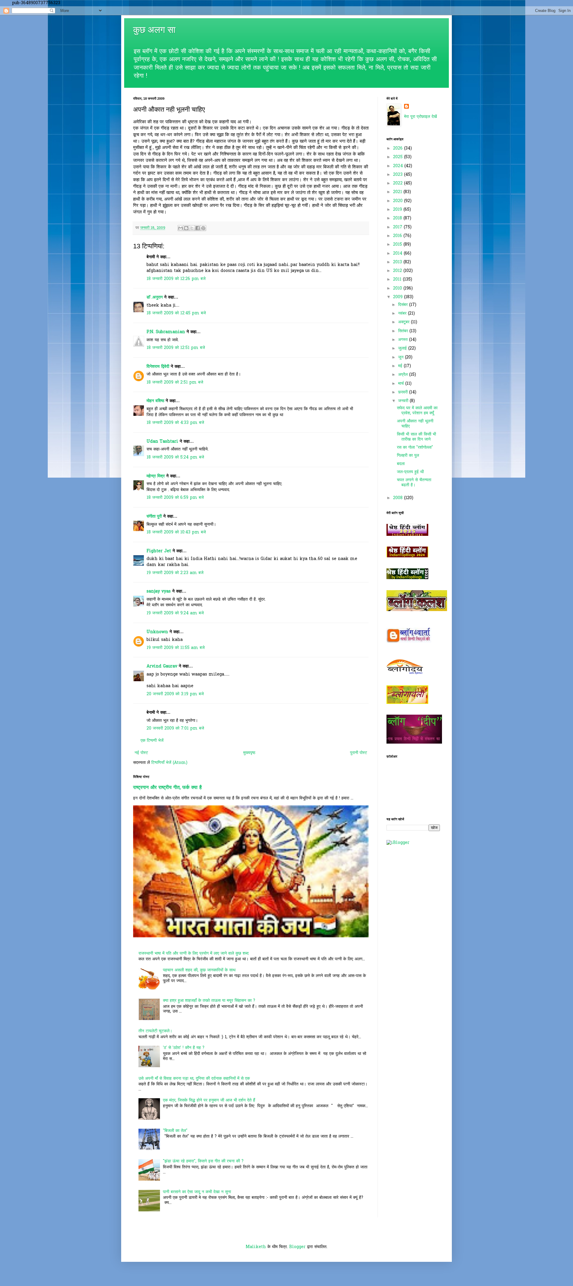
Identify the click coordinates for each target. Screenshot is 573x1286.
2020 (398, 201)
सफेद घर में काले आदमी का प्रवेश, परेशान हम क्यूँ (417, 410)
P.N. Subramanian (166, 332)
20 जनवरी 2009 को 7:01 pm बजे (175, 728)
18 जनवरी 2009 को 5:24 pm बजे (175, 457)
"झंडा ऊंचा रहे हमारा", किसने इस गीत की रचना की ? (203, 1161)
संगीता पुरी (155, 516)
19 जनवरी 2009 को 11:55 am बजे (176, 648)
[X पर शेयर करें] (192, 228)
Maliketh (256, 1247)
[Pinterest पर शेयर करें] (203, 228)
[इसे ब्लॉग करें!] (186, 228)
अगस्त (403, 340)
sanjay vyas (159, 591)
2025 (398, 157)
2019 (398, 210)
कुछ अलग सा (154, 30)
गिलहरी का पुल (408, 456)
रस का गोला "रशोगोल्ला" (415, 447)
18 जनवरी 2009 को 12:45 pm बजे (176, 313)
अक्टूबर (404, 322)
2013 (398, 262)
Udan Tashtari (162, 442)
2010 (398, 288)
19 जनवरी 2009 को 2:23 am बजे (175, 573)
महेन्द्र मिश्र (156, 476)
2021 (398, 192)
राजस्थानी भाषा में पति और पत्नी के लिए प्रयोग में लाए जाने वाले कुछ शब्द (193, 953)
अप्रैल (403, 375)
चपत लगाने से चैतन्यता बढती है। (414, 482)
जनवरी (404, 401)
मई (401, 366)
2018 (398, 218)
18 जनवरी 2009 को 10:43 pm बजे (176, 532)
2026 (398, 148)
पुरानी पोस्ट (358, 753)
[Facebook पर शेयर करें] (198, 228)
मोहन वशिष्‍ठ (156, 401)
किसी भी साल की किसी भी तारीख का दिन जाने (416, 437)
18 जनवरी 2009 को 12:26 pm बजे (176, 279)
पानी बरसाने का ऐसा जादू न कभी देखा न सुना (197, 1192)
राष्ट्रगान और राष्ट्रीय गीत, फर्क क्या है (167, 787)
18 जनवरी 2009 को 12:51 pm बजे (176, 348)
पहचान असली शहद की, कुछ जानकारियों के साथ (199, 970)
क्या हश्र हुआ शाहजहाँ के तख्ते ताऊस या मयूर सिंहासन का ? (209, 1001)
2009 (398, 297)
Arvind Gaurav (162, 666)
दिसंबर (403, 305)
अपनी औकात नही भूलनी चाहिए (415, 424)
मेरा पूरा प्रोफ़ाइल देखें (420, 117)
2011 (398, 279)
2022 (398, 183)
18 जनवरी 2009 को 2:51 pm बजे (175, 382)
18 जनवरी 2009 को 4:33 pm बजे (175, 423)
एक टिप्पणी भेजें (152, 741)
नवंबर (403, 313)
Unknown (157, 632)
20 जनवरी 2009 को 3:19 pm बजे (175, 694)
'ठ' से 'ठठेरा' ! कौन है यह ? (183, 1048)
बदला (401, 464)
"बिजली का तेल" (175, 1131)
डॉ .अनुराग (155, 297)
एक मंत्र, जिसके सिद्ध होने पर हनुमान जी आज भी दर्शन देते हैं (209, 1100)
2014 (398, 253)
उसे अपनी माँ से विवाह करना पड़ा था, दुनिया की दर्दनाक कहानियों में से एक (194, 1079)
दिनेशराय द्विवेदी (158, 367)
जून (401, 357)
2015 (398, 244)
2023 (398, 175)
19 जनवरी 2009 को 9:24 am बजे (175, 613)
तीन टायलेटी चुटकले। (155, 1031)
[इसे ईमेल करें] (181, 228)
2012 (398, 271)
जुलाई (403, 348)
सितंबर (403, 331)
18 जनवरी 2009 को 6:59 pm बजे (175, 498)
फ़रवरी (403, 392)
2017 (398, 227)
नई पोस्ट (141, 753)
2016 (398, 236)
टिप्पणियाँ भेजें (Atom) (169, 763)
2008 (398, 498)
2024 (398, 166)
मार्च (401, 384)
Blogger (297, 1247)
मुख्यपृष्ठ (249, 753)
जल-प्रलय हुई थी (410, 472)
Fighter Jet (159, 551)
